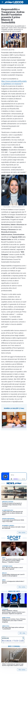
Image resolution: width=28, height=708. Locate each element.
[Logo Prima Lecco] (14, 2)
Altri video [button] (22, 633)
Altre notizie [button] (21, 532)
